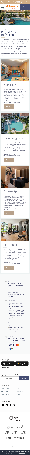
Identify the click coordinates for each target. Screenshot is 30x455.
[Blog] (14, 405)
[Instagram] (6, 405)
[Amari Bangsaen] (12, 7)
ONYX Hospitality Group (7, 388)
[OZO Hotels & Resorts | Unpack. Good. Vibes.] (8, 438)
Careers (18, 388)
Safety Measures (5, 394)
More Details (9, 106)
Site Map (18, 394)
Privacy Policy (19, 391)
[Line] (10, 405)
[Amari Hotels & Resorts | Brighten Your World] (20, 427)
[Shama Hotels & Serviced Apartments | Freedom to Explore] (14, 432)
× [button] (28, 452)
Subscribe (24, 378)
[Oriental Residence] (10, 427)
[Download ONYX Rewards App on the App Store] (8, 363)
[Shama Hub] (23, 432)
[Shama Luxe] (6, 432)
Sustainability (4, 391)
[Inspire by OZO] (19, 438)
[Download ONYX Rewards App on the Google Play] (22, 363)
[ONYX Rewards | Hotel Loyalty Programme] (15, 418)
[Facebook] (3, 405)
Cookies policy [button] (22, 453)
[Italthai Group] (16, 447)
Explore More (12, 319)
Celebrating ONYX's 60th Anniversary (17, 2)
